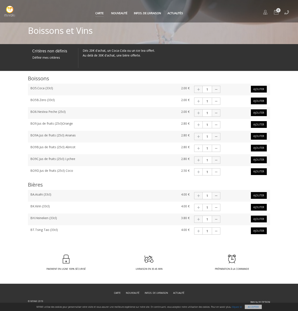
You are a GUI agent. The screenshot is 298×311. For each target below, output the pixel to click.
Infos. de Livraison (147, 13)
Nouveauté (119, 13)
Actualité (178, 292)
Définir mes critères (46, 57)
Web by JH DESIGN (260, 302)
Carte (99, 13)
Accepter (253, 306)
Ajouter (258, 89)
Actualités (175, 13)
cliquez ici (237, 306)
